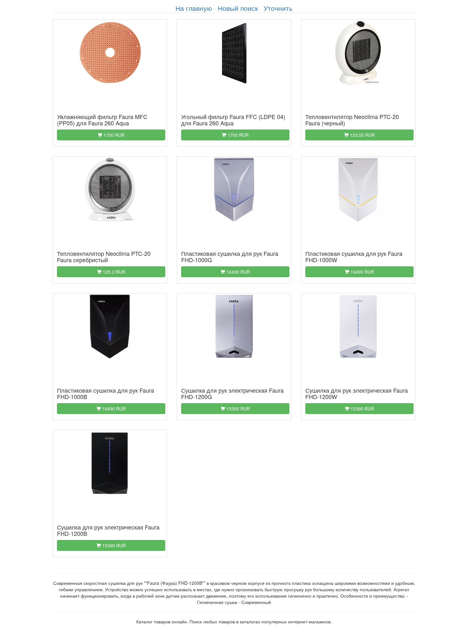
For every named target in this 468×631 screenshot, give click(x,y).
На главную (193, 8)
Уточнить (278, 8)
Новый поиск (238, 8)
